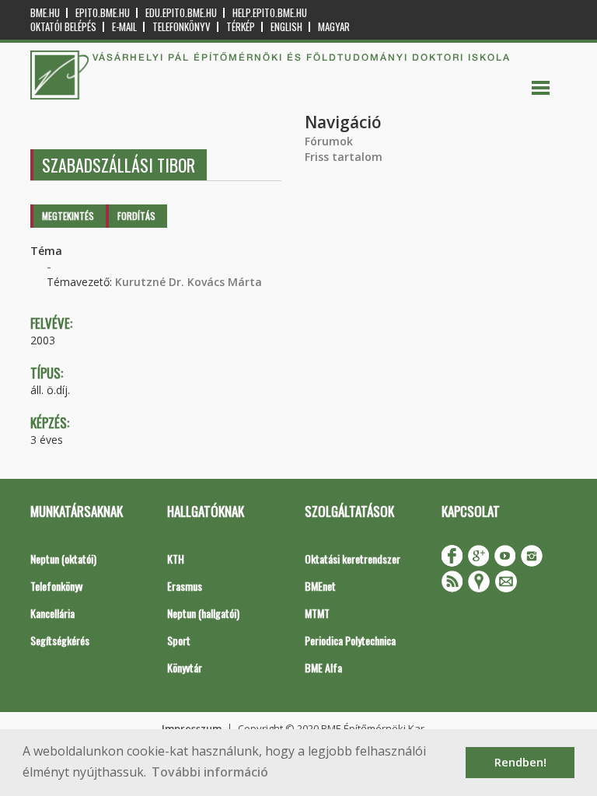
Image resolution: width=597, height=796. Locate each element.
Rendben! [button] (520, 762)
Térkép (240, 27)
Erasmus (184, 586)
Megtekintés (68, 215)
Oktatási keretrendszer (352, 558)
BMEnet (320, 586)
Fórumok (329, 141)
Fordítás (136, 215)
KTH (175, 558)
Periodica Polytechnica (350, 640)
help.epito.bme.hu (269, 13)
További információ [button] (210, 771)
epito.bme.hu (102, 13)
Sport (178, 640)
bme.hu (45, 13)
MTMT (317, 613)
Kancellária (52, 613)
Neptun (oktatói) (63, 558)
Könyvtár (184, 667)
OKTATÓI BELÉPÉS (63, 27)
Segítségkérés (59, 640)
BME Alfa (323, 667)
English (286, 27)
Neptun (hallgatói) (203, 613)
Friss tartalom (343, 156)
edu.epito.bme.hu (181, 13)
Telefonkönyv (181, 27)
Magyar (334, 27)
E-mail (124, 27)
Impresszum (192, 728)
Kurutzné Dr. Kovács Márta (188, 281)
